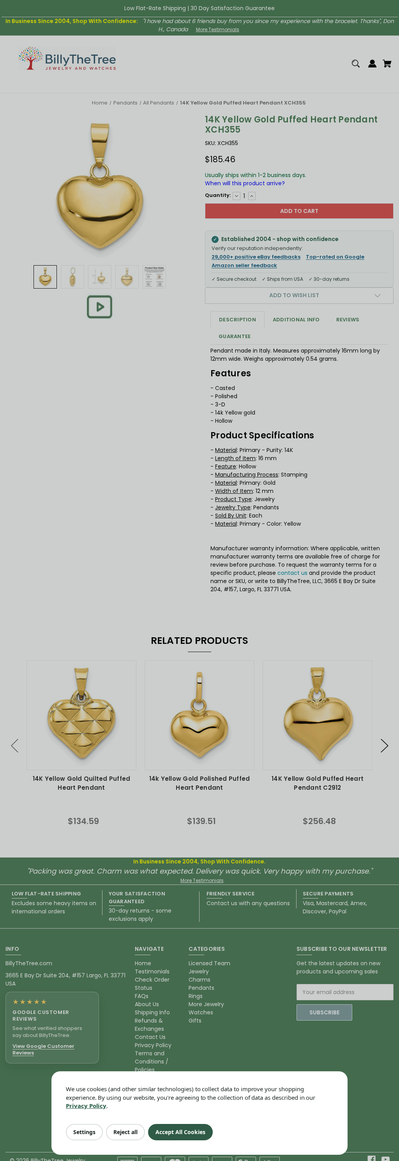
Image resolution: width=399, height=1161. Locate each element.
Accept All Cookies (180, 1132)
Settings (84, 1132)
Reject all (125, 1132)
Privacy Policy (86, 1106)
